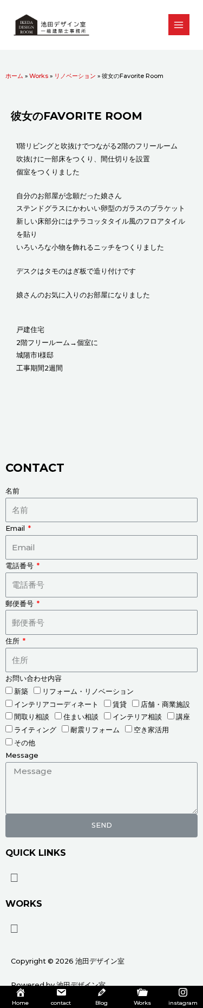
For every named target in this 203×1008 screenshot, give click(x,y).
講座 (183, 717)
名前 (12, 491)
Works (38, 76)
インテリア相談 (137, 717)
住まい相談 (81, 717)
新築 (21, 691)
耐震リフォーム (95, 730)
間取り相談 (31, 717)
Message (21, 755)
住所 (13, 641)
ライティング (35, 730)
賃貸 (120, 704)
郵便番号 (20, 604)
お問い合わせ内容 (33, 678)
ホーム (14, 76)
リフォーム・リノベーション (88, 691)
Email (16, 528)
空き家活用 (151, 730)
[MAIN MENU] (178, 24)
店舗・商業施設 (165, 704)
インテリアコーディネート (56, 704)
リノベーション (75, 76)
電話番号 (20, 566)
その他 (24, 743)
